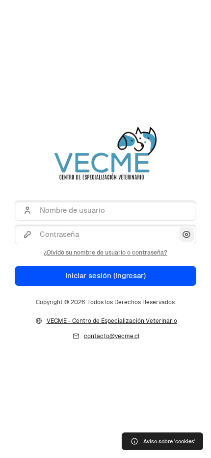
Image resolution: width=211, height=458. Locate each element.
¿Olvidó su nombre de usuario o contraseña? (105, 253)
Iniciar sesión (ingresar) (105, 275)
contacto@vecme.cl (111, 336)
